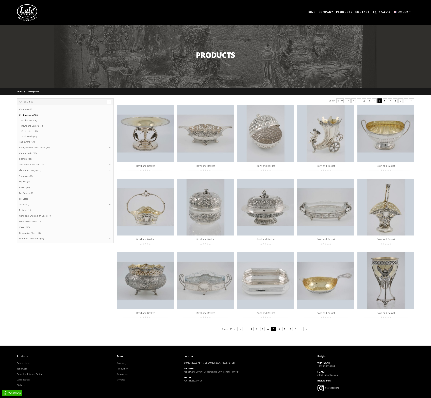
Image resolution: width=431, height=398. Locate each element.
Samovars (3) (25, 176)
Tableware (22, 368)
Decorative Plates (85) (30, 232)
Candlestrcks (23, 379)
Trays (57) (24, 204)
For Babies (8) (26, 193)
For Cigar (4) (25, 198)
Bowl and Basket (145, 165)
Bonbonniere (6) (29, 120)
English (402, 11)
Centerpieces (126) (28, 114)
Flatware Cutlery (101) (30, 170)
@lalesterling (332, 388)
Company (121, 363)
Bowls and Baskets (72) (32, 125)
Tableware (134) (27, 141)
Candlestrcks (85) (28, 153)
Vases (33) (24, 227)
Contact (121, 379)
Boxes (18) (24, 187)
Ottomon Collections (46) (31, 238)
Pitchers (21, 385)
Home (20, 91)
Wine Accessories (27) (30, 221)
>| (411, 100)
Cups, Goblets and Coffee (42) (34, 147)
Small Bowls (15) (29, 136)
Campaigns (122, 374)
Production (122, 368)
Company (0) (25, 109)
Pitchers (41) (25, 158)
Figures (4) (24, 181)
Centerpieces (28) (29, 131)
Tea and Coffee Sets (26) (31, 164)
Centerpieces (33, 91)
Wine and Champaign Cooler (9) (35, 215)
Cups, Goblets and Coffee (30, 374)
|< (347, 100)
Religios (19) (25, 210)
